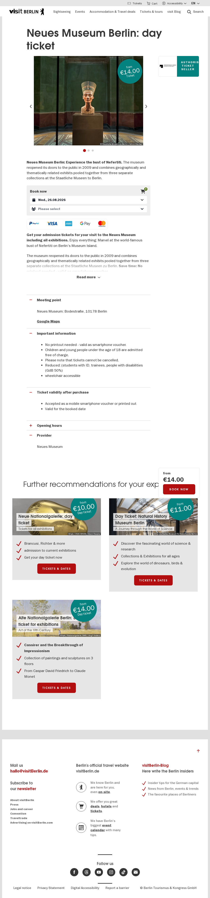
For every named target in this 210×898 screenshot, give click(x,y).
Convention (18, 813)
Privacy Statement (51, 888)
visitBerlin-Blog (155, 765)
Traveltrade (18, 818)
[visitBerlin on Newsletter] (136, 872)
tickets (96, 811)
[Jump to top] (198, 752)
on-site (104, 792)
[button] (88, 209)
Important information (56, 333)
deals (94, 806)
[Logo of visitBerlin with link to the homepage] (26, 11)
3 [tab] (93, 150)
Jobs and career (21, 809)
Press (14, 804)
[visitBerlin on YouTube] (99, 872)
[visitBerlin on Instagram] (111, 872)
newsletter (26, 788)
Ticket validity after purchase (63, 392)
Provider (44, 435)
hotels (106, 806)
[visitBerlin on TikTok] (123, 872)
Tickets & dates (56, 569)
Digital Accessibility (85, 888)
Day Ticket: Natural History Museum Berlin (141, 519)
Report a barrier (117, 888)
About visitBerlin (22, 800)
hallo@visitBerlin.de (29, 771)
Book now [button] (179, 489)
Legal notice (22, 888)
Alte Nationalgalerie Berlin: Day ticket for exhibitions (49, 621)
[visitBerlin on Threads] (86, 872)
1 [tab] (84, 150)
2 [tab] (89, 150)
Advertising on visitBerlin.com (31, 822)
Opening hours (49, 425)
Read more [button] (87, 277)
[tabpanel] (88, 100)
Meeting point (49, 300)
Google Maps (48, 321)
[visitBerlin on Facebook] (74, 872)
